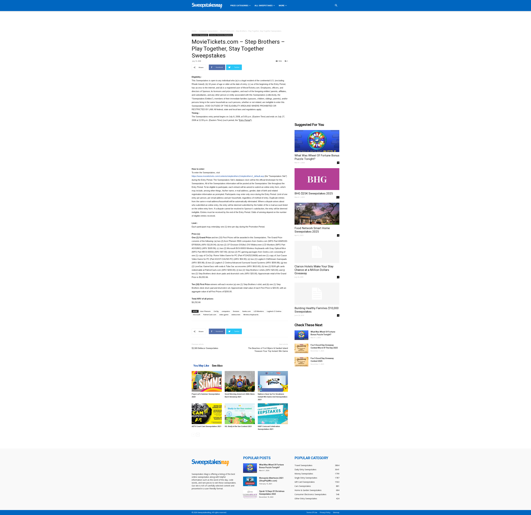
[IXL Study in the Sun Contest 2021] (240, 413)
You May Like (201, 365)
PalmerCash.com (209, 315)
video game (223, 315)
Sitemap (336, 512)
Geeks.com (246, 311)
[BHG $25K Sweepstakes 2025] (317, 179)
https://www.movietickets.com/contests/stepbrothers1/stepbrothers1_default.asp (228, 176)
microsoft (196, 315)
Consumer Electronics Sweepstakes (221, 35)
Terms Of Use (311, 512)
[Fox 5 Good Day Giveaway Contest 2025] (301, 361)
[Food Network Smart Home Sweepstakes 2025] (317, 214)
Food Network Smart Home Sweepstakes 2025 (312, 229)
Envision (236, 311)
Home (194, 31)
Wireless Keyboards (250, 315)
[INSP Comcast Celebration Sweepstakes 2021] (273, 413)
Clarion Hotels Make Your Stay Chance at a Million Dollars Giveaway (314, 270)
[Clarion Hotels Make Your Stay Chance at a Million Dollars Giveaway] (317, 252)
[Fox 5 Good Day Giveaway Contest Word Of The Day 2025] (301, 348)
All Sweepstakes (264, 5)
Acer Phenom (205, 311)
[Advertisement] (265, 20)
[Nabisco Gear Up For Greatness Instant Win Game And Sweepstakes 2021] (273, 381)
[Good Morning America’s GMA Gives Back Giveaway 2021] (240, 381)
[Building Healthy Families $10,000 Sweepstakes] (317, 294)
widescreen (235, 315)
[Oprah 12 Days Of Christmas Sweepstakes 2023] (250, 494)
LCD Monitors (259, 311)
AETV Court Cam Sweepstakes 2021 (206, 426)
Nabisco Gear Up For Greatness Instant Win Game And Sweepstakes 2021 (272, 397)
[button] (336, 5)
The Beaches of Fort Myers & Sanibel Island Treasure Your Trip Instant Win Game (268, 349)
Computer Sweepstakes (208, 31)
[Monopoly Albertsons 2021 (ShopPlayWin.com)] (250, 481)
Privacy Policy (325, 512)
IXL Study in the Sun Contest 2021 (238, 426)
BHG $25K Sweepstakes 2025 (314, 193)
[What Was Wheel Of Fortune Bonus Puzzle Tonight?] (317, 141)
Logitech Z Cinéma (274, 311)
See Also (217, 365)
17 (338, 197)
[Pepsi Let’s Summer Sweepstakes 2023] (207, 381)
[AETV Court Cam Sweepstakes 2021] (207, 413)
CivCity (216, 311)
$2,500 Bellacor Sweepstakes (205, 348)
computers (226, 311)
